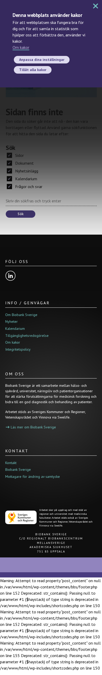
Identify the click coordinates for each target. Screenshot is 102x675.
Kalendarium (25, 178)
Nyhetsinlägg (26, 170)
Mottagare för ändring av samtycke (32, 476)
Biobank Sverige (18, 469)
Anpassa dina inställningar (41, 59)
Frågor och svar (28, 186)
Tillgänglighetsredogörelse (27, 335)
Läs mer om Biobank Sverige (33, 427)
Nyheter (11, 321)
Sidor (19, 155)
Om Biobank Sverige (21, 314)
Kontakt (10, 462)
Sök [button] (21, 213)
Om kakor (21, 47)
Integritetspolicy (18, 349)
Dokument (24, 163)
